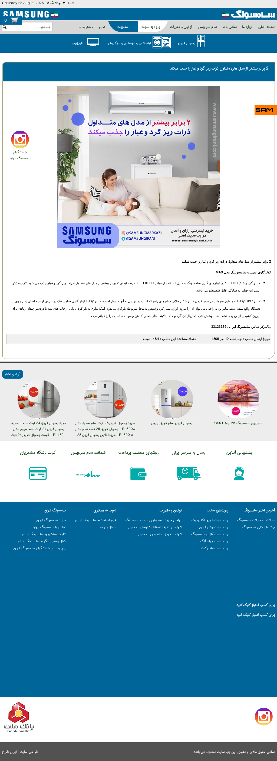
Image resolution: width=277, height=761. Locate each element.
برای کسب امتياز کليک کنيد (255, 615)
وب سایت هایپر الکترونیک (210, 520)
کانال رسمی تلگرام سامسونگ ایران (42, 541)
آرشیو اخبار (12, 374)
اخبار (101, 27)
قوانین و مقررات (181, 27)
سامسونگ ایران (20, 158)
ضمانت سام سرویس (88, 452)
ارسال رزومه (108, 527)
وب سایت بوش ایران (213, 527)
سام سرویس (207, 27)
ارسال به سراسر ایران (189, 452)
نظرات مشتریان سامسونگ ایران (44, 534)
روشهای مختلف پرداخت (138, 452)
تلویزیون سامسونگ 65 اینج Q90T (238, 423)
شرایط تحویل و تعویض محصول (160, 534)
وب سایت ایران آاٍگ (214, 541)
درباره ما (247, 27)
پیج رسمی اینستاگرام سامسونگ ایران (40, 548)
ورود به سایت (150, 27)
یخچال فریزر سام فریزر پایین (171, 423)
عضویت (122, 27)
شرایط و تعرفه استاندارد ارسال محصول (155, 527)
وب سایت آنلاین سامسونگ (209, 534)
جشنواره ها (85, 27)
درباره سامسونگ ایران (51, 520)
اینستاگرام (20, 152)
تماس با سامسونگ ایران (49, 527)
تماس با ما (229, 27)
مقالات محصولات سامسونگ (256, 520)
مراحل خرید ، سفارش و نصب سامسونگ (154, 520)
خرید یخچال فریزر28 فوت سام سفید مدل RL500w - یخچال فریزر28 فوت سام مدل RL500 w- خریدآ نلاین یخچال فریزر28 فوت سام (105, 432)
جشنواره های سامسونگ (258, 527)
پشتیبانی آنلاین (239, 452)
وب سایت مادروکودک (213, 548)
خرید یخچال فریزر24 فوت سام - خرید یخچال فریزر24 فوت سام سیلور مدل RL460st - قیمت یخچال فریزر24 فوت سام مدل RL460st (39, 432)
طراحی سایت (29, 752)
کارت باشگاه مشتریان (38, 452)
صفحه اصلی (266, 27)
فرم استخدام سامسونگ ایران (95, 520)
